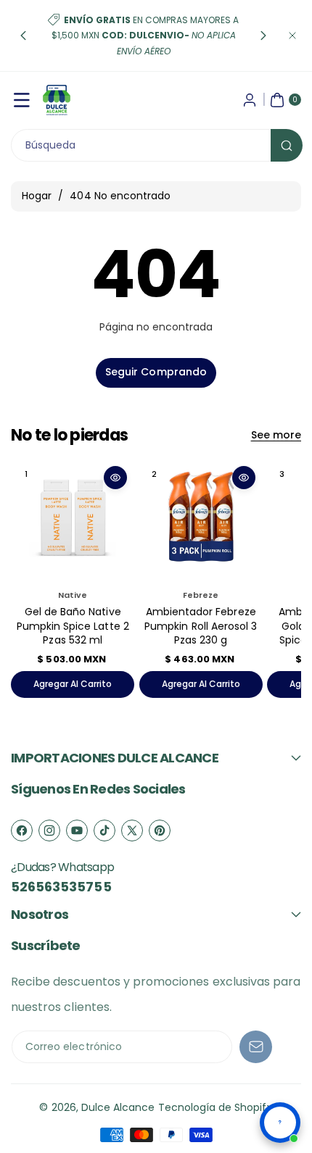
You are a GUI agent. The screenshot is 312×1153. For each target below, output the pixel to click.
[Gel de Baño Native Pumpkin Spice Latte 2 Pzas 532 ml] (72, 520)
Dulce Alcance (118, 1107)
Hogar (37, 195)
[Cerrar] (292, 35)
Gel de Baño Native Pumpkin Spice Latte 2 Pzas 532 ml (73, 625)
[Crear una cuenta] (249, 100)
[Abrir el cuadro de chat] (280, 1122)
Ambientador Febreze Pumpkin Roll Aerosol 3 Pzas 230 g (200, 625)
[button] (23, 35)
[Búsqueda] (287, 145)
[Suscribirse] (255, 1047)
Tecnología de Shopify (215, 1107)
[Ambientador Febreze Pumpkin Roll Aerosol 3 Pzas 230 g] (201, 520)
